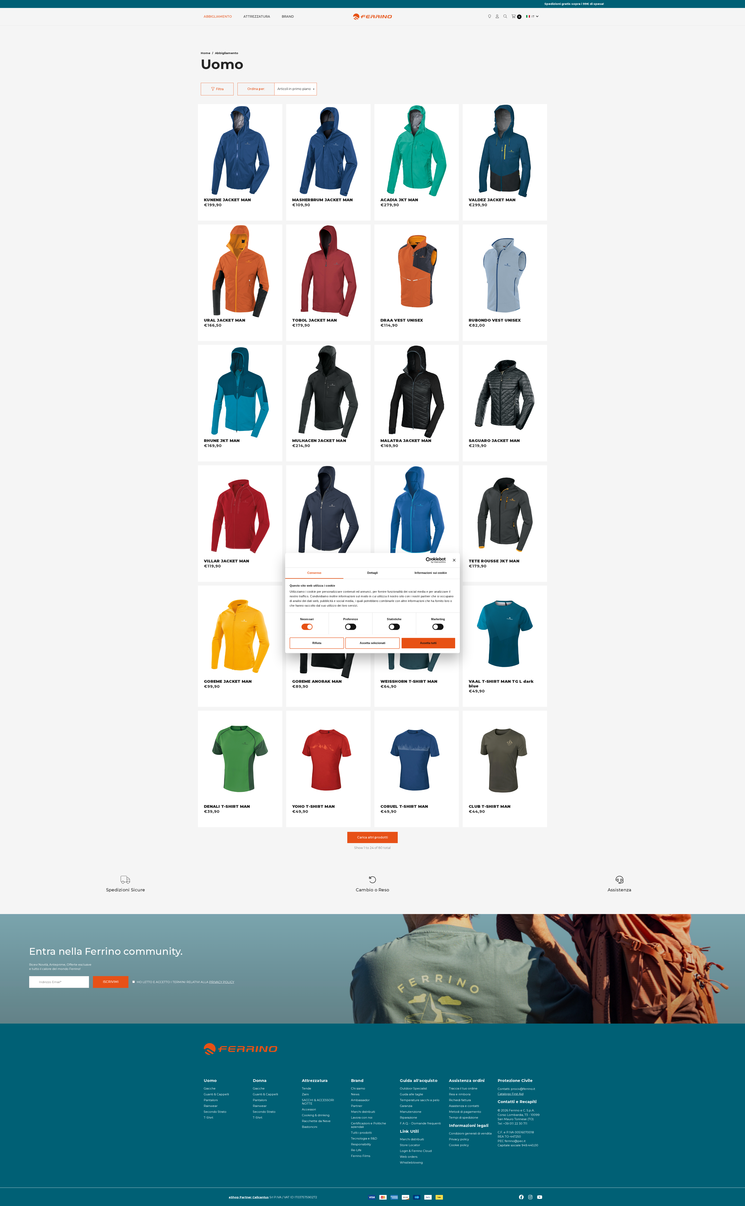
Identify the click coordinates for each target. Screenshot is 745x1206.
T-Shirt (208, 1117)
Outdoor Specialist (413, 1088)
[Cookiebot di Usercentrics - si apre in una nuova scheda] (429, 560)
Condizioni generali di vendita (470, 1133)
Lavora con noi (361, 1117)
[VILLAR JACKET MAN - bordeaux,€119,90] (240, 512)
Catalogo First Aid (510, 1094)
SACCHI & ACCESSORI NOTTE (318, 1101)
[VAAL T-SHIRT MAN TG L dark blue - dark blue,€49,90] (505, 632)
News (355, 1094)
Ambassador (360, 1100)
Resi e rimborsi (459, 1094)
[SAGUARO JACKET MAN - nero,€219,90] (505, 391)
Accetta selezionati (372, 643)
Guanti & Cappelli (216, 1094)
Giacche (210, 1088)
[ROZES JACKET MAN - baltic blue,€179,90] (417, 512)
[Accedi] (497, 16)
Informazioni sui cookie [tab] (431, 572)
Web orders (408, 1157)
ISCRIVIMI (111, 982)
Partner (356, 1106)
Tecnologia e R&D (364, 1138)
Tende (306, 1088)
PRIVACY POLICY (221, 982)
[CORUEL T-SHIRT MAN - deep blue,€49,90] (417, 757)
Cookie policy (459, 1145)
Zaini (305, 1094)
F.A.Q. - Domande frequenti (420, 1123)
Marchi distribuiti (363, 1112)
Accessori (309, 1109)
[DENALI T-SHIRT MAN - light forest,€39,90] (240, 757)
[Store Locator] (489, 16)
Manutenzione (410, 1112)
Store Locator (410, 1145)
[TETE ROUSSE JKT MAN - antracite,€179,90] (505, 512)
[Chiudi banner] (454, 560)
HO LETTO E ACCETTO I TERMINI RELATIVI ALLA (185, 982)
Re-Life (356, 1150)
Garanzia (406, 1106)
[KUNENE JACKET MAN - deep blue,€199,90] (240, 151)
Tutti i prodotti (361, 1132)
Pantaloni (211, 1100)
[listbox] (295, 89)
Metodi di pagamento (465, 1112)
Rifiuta (316, 643)
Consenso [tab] (314, 572)
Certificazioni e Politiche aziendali (368, 1125)
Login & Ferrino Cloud (416, 1151)
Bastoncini (309, 1127)
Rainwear (210, 1106)
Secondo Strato (215, 1112)
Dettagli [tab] (372, 572)
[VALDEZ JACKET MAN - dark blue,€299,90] (505, 151)
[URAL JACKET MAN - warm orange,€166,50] (240, 271)
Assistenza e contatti (464, 1106)
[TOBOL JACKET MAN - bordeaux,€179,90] (328, 271)
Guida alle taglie (411, 1094)
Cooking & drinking (315, 1115)
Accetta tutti (428, 643)
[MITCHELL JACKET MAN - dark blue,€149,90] (328, 512)
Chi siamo (358, 1088)
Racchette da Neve (316, 1121)
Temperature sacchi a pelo (419, 1100)
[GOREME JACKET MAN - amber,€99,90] (240, 632)
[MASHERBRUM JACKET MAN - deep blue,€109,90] (328, 151)
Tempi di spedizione (463, 1117)
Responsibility (361, 1144)
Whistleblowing (411, 1162)
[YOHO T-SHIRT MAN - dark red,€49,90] (328, 757)
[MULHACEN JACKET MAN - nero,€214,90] (328, 391)
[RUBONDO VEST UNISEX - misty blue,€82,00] (505, 271)
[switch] (350, 627)
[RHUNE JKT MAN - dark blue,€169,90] (240, 391)
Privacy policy (459, 1139)
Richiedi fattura (460, 1100)
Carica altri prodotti (372, 837)
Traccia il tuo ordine (463, 1088)
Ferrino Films (360, 1156)
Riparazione (408, 1117)
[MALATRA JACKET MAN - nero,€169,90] (417, 391)
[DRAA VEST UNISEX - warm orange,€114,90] (417, 271)
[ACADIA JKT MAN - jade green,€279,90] (417, 151)
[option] (125, 884)
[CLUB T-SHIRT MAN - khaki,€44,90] (505, 757)
